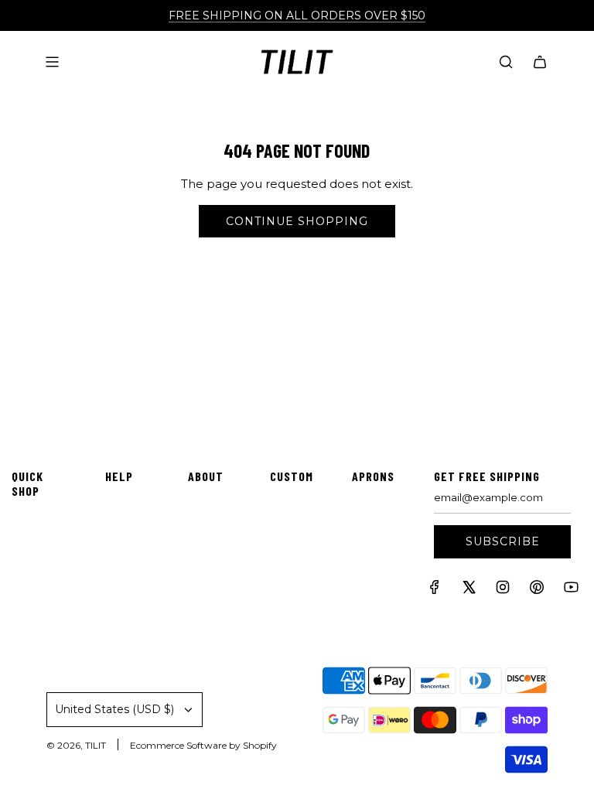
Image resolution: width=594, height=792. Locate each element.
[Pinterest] (537, 590)
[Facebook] (435, 590)
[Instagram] (503, 590)
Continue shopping (297, 221)
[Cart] (540, 62)
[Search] (506, 62)
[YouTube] (571, 590)
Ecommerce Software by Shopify (203, 745)
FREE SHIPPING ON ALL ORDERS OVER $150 (297, 15)
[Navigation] (52, 62)
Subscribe (503, 541)
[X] (469, 590)
